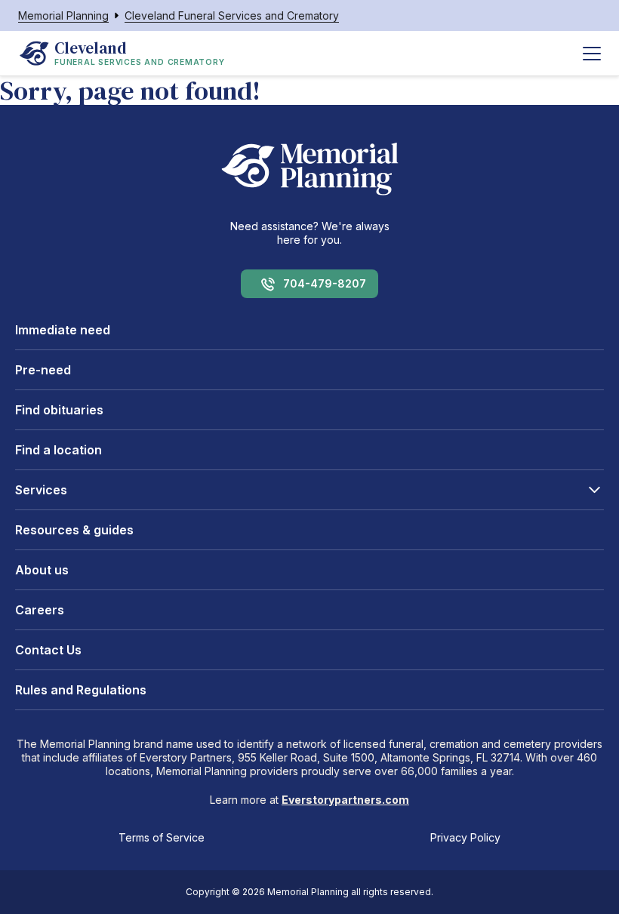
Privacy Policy (465, 837)
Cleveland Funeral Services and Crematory (232, 15)
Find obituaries (59, 409)
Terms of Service (162, 837)
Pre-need (43, 369)
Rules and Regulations (80, 689)
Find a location (58, 449)
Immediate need (62, 329)
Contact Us (48, 649)
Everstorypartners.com (345, 799)
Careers (39, 609)
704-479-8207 (324, 283)
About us (42, 569)
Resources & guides (74, 529)
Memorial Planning (63, 15)
